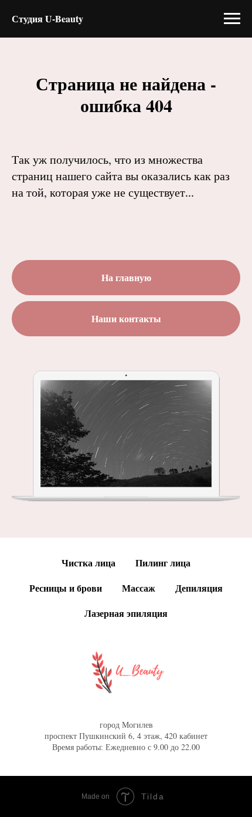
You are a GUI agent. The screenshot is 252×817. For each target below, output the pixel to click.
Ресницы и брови (65, 588)
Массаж (138, 588)
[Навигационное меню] (232, 19)
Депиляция (199, 588)
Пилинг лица (162, 562)
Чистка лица (88, 562)
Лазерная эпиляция (126, 613)
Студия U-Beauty (47, 18)
